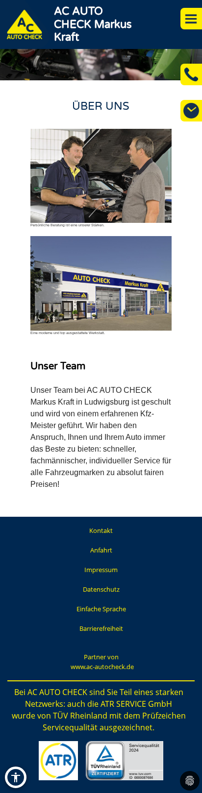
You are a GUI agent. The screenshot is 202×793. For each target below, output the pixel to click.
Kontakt (101, 530)
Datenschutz (101, 589)
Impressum (101, 569)
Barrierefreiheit (101, 628)
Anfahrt (101, 550)
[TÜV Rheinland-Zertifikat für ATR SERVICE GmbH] (124, 760)
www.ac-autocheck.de (102, 666)
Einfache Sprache (101, 608)
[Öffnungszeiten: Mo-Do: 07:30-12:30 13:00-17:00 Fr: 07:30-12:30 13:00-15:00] (191, 110)
